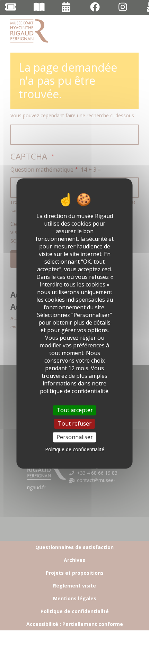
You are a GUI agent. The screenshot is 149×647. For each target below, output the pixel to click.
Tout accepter (74, 410)
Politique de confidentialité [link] (74, 449)
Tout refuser (74, 423)
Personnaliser (74, 437)
